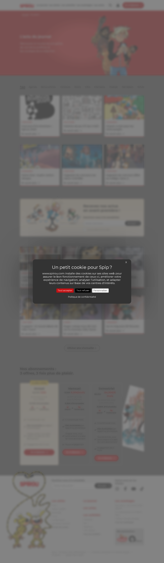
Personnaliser (100, 290)
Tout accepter (65, 290)
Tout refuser (82, 290)
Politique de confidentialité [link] (82, 297)
